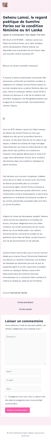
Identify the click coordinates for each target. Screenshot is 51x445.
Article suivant (25, 309)
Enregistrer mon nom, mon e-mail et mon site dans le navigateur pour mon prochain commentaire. (25, 400)
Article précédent (25, 302)
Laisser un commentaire (13, 35)
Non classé (30, 35)
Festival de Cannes (18, 293)
